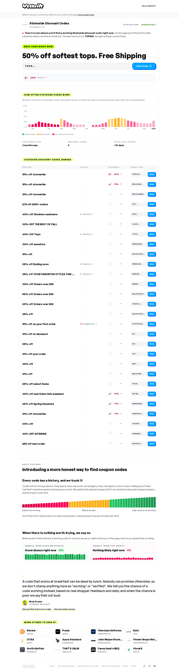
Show (151, 174)
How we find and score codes (36, 609)
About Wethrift (149, 6)
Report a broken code (111, 666)
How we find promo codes (88, 666)
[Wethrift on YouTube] (154, 666)
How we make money (85, 15)
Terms (133, 666)
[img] (89, 117)
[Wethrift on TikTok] (144, 666)
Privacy (125, 666)
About (52, 666)
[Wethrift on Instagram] (149, 666)
